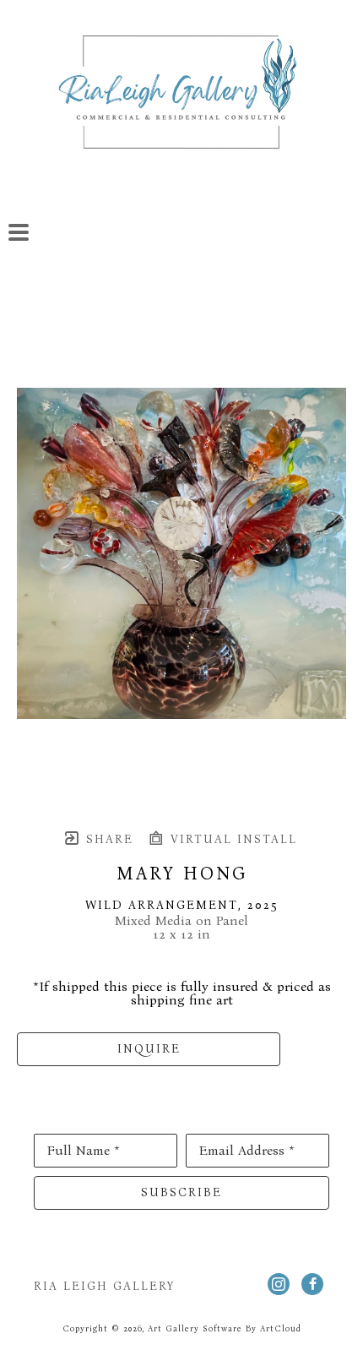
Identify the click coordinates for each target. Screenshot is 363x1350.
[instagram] (279, 1284)
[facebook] (312, 1284)
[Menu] (18, 232)
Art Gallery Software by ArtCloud (224, 1329)
